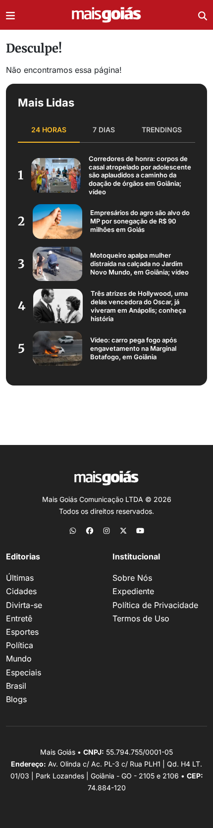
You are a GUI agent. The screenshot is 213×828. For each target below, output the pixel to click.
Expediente (133, 591)
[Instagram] (106, 530)
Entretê (19, 618)
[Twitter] (123, 530)
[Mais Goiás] (106, 15)
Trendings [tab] (162, 129)
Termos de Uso (140, 618)
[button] (10, 15)
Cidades (21, 591)
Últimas (20, 578)
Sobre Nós (132, 578)
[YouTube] (140, 530)
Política (19, 645)
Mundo (19, 658)
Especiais (23, 672)
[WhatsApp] (72, 530)
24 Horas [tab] (48, 129)
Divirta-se (24, 605)
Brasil (16, 686)
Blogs (16, 699)
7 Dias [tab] (104, 129)
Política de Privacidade (155, 605)
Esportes (22, 632)
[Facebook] (89, 530)
